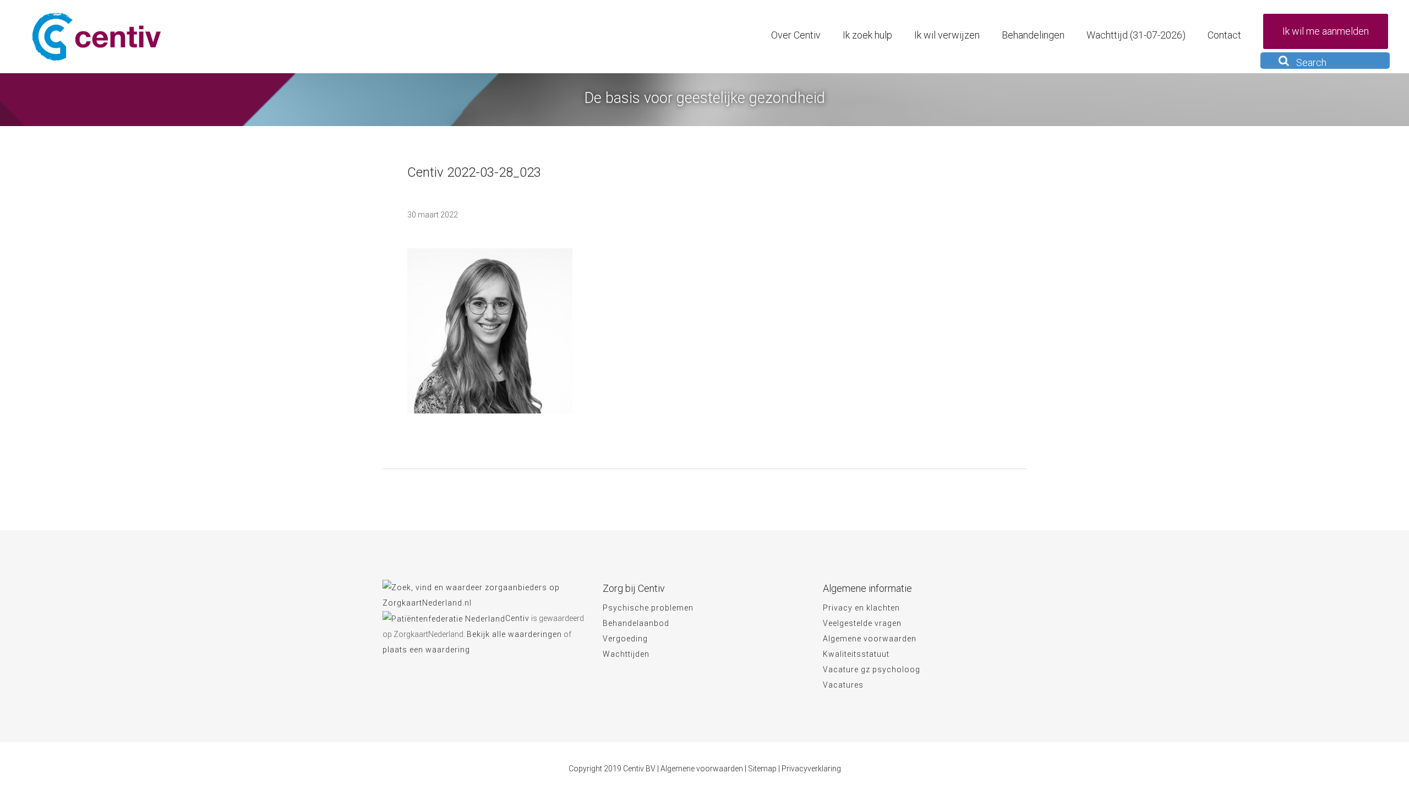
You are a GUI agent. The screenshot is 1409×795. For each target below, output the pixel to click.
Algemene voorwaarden (869, 638)
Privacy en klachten (861, 607)
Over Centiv (796, 35)
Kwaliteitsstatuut (856, 654)
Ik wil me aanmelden (1325, 31)
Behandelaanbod (636, 623)
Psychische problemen (648, 607)
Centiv (517, 618)
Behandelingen (1033, 35)
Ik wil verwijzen (947, 35)
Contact (1224, 35)
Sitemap (762, 768)
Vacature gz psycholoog (871, 669)
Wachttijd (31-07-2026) (1136, 35)
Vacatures (843, 684)
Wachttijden (626, 654)
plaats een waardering (426, 649)
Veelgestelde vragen (862, 623)
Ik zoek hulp (867, 35)
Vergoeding (625, 638)
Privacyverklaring (811, 768)
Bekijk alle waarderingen (514, 634)
